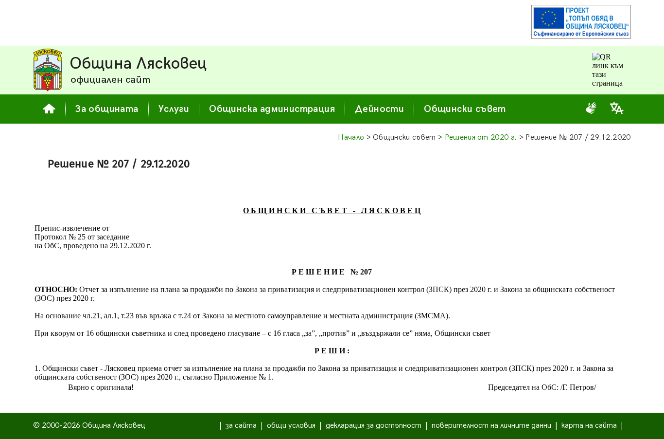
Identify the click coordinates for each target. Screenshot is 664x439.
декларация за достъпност (373, 425)
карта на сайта (589, 425)
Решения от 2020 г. (481, 137)
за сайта (241, 425)
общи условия (291, 425)
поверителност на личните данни (491, 425)
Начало (351, 137)
